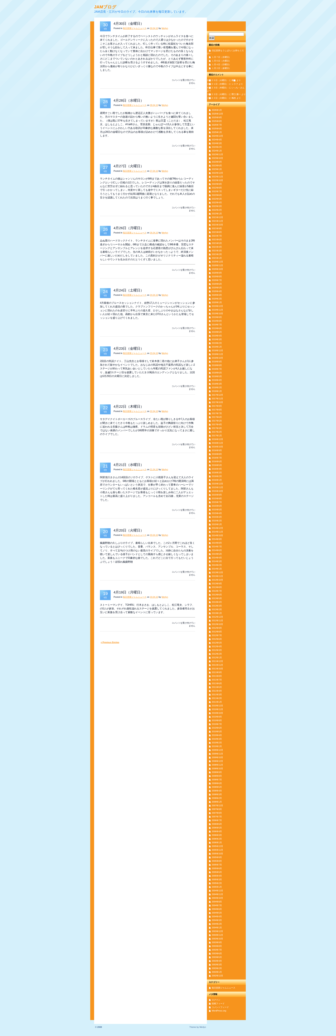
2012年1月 (217, 657)
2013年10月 (217, 580)
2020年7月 (217, 280)
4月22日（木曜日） (129, 406)
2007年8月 (217, 813)
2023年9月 (217, 162)
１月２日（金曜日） (221, 68)
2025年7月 (217, 125)
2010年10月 (217, 713)
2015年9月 (217, 495)
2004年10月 (217, 898)
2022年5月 (217, 199)
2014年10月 (217, 535)
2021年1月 (217, 258)
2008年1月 (217, 802)
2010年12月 (217, 705)
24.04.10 (154, 295)
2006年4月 (217, 831)
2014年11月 (217, 532)
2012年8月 (217, 631)
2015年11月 (217, 487)
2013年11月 (217, 576)
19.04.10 (154, 597)
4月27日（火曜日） (129, 166)
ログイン (216, 1000)
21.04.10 (154, 469)
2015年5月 (217, 509)
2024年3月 (217, 143)
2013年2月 (217, 609)
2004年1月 (217, 927)
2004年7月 (217, 905)
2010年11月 (217, 709)
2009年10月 (217, 757)
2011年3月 (217, 694)
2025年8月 (217, 121)
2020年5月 (217, 287)
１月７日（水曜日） (221, 57)
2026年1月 (217, 110)
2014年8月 (217, 543)
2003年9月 (217, 942)
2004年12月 (217, 890)
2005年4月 (217, 876)
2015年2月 (217, 520)
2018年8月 (217, 365)
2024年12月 (217, 136)
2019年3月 (217, 339)
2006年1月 (217, 842)
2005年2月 (217, 883)
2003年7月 (217, 950)
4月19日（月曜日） (129, 592)
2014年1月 (217, 569)
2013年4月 (217, 602)
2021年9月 (217, 228)
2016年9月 (217, 450)
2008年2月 (217, 798)
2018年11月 (217, 354)
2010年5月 (217, 731)
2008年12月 (217, 761)
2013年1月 (217, 613)
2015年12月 (217, 483)
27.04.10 (154, 171)
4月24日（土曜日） (129, 290)
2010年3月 (217, 739)
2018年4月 (217, 380)
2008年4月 (217, 791)
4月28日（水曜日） (129, 100)
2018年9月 (217, 361)
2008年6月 (217, 783)
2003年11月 (217, 935)
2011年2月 (217, 698)
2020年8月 (217, 276)
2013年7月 (217, 591)
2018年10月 (217, 358)
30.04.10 (154, 28)
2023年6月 (217, 165)
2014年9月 (217, 539)
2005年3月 (217, 879)
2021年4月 (217, 247)
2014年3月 (217, 561)
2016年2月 (217, 476)
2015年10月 (217, 491)
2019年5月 (217, 332)
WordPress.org (219, 1011)
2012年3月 (217, 650)
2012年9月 (217, 628)
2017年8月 (217, 409)
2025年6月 (217, 128)
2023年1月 (217, 169)
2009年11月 (217, 754)
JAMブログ (105, 6)
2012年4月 (217, 646)
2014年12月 (217, 528)
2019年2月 (217, 343)
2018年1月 (217, 391)
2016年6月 (217, 461)
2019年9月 (217, 317)
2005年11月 (217, 850)
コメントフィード (220, 1007)
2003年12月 (217, 931)
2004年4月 (217, 916)
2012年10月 (217, 624)
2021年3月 (217, 250)
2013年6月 (217, 594)
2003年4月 (217, 961)
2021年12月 (217, 217)
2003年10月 (217, 938)
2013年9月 (217, 583)
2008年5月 (217, 787)
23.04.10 (154, 353)
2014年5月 (217, 554)
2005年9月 (217, 857)
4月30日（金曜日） (129, 24)
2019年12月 (217, 306)
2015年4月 (217, 513)
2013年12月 (217, 572)
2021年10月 (217, 225)
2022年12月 (217, 173)
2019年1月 (217, 347)
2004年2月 (217, 924)
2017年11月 (217, 398)
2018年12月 (217, 350)
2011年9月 (217, 672)
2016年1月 (217, 480)
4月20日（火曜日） (129, 530)
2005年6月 (217, 868)
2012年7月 (217, 635)
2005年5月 (217, 872)
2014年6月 (217, 550)
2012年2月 (217, 654)
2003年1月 (217, 972)
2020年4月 (217, 291)
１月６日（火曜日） (221, 61)
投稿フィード (218, 1003)
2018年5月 (217, 376)
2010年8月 (217, 720)
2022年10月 (217, 180)
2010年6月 (217, 728)
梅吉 (234, 80)
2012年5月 (217, 643)
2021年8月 (217, 232)
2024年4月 (217, 139)
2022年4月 (217, 202)
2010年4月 (217, 735)
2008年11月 (217, 765)
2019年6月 (217, 328)
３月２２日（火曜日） (217, 94)
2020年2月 (217, 299)
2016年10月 (217, 446)
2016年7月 (217, 458)
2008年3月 (217, 794)
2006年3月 (217, 835)
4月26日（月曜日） (129, 228)
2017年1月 (217, 435)
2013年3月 (217, 606)
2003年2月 (217, 968)
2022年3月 (217, 206)
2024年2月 (217, 147)
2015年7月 (217, 502)
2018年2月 (217, 387)
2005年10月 (217, 853)
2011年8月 (217, 676)
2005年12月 (217, 846)
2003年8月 (217, 946)
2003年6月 (217, 953)
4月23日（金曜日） (129, 348)
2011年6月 (217, 683)
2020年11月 (217, 265)
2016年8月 (217, 454)
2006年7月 (217, 820)
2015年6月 (217, 506)
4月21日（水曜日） (129, 465)
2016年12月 (217, 439)
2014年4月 (217, 557)
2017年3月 (217, 428)
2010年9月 (217, 717)
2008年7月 (217, 779)
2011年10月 (217, 668)
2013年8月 (217, 587)
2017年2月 (217, 432)
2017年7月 (217, 413)
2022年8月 (217, 188)
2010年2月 (217, 742)
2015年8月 (217, 498)
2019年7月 (217, 324)
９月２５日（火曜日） (217, 80)
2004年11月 (217, 894)
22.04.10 (154, 411)
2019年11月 (217, 310)
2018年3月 (217, 384)
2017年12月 (217, 395)
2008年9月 (217, 772)
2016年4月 (217, 469)
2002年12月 (217, 975)
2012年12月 (217, 617)
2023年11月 (217, 154)
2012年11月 (217, 620)
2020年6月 (217, 284)
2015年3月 (217, 517)
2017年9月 (217, 406)
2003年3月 (217, 964)
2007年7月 (217, 816)
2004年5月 (217, 913)
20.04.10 (154, 535)
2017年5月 (217, 421)
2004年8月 (217, 901)
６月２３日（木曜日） (217, 87)
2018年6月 (217, 372)
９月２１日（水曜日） (217, 84)
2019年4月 (217, 335)
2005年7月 (217, 864)
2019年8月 (217, 321)
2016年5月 (217, 465)
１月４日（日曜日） (221, 64)
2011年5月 (217, 687)
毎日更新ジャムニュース (134, 28)
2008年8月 (217, 776)
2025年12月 (217, 114)
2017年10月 (217, 402)
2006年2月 (217, 839)
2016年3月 (217, 472)
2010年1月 (217, 746)
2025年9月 (217, 117)
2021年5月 (217, 243)
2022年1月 (217, 213)
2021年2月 (217, 254)
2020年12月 (217, 262)
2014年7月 (217, 546)
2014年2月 (217, 565)
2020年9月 (217, 273)
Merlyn (165, 28)
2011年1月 (217, 702)
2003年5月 (217, 957)
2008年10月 (217, 768)
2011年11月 (217, 665)
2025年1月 (217, 132)
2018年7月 (217, 369)
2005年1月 (217, 887)
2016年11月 (217, 443)
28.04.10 (154, 105)
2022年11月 (217, 176)
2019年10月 (217, 313)
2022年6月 (217, 195)
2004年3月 (217, 920)
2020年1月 (217, 302)
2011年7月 (217, 680)
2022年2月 (217, 210)
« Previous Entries (110, 642)
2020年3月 (217, 295)
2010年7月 (217, 724)
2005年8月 (217, 861)
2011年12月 (217, 661)
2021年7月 (217, 236)
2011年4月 (217, 691)
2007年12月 (217, 805)
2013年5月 (217, 598)
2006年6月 (217, 824)
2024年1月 (217, 151)
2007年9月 (217, 809)
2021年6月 (217, 239)
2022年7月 (217, 191)
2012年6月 (217, 639)
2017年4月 (217, 424)
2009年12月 (217, 750)
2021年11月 (217, 221)
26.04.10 (154, 232)
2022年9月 (217, 184)
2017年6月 (217, 417)
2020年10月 (217, 269)
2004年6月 (217, 909)
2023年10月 (217, 158)
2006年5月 (217, 828)
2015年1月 (217, 524)
